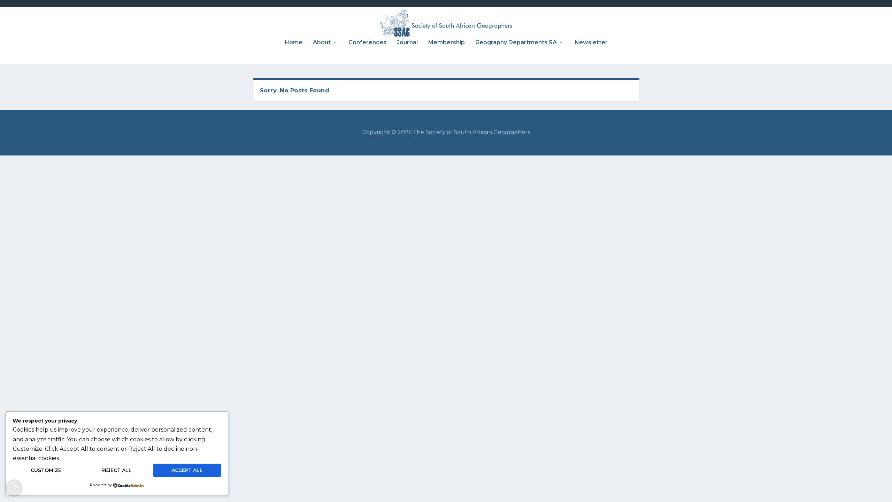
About (322, 43)
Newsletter (591, 43)
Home (293, 43)
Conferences (367, 43)
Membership (446, 43)
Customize (46, 470)
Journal (407, 43)
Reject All (116, 470)
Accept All (187, 470)
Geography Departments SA (516, 43)
